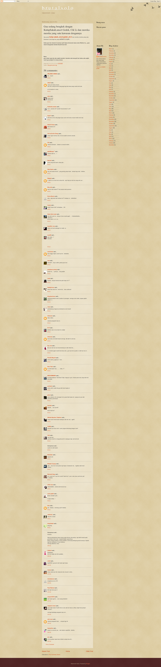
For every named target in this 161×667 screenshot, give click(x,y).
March (110, 48)
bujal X (49, 115)
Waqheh (49, 178)
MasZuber (50, 454)
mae (48, 260)
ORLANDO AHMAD (52, 73)
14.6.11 (49, 632)
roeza (48, 306)
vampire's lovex (51, 605)
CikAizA (49, 550)
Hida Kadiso (50, 169)
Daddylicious (50, 287)
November (111, 55)
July (110, 63)
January (111, 117)
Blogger (88, 663)
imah (48, 278)
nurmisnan (50, 251)
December (111, 53)
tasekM (49, 235)
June (110, 65)
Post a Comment (50, 644)
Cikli (48, 435)
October (111, 59)
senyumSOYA (51, 596)
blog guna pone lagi (52, 65)
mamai (49, 570)
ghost (49, 395)
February (111, 51)
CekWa (49, 426)
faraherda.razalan (51, 106)
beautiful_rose (51, 226)
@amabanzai (50, 579)
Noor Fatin (50, 366)
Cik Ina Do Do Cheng (52, 133)
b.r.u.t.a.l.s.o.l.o (57, 7)
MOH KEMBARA (51, 375)
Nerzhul (49, 160)
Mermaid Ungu (51, 474)
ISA (48, 142)
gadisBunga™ (51, 151)
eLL (48, 637)
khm (48, 505)
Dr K (48, 327)
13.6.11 (49, 614)
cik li (70, 37)
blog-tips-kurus (51, 296)
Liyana (49, 205)
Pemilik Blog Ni (51, 357)
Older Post (89, 651)
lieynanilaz (50, 628)
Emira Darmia (51, 196)
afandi (49, 82)
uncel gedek (63, 37)
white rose (50, 484)
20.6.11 (49, 641)
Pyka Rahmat (50, 588)
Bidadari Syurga (51, 463)
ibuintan (49, 405)
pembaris (49, 386)
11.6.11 (49, 565)
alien (48, 96)
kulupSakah (50, 523)
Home (68, 651)
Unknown (49, 315)
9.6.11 (48, 488)
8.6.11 (48, 78)
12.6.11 (49, 574)
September (111, 78)
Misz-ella (49, 187)
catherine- (50, 514)
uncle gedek (50, 493)
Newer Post (46, 651)
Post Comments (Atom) (54, 654)
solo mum (50, 619)
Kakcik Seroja (51, 124)
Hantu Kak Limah (51, 214)
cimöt (48, 561)
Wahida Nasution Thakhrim (54, 417)
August (110, 61)
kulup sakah (53, 37)
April (110, 70)
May (110, 68)
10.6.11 (49, 545)
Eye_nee (49, 345)
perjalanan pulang (52, 269)
